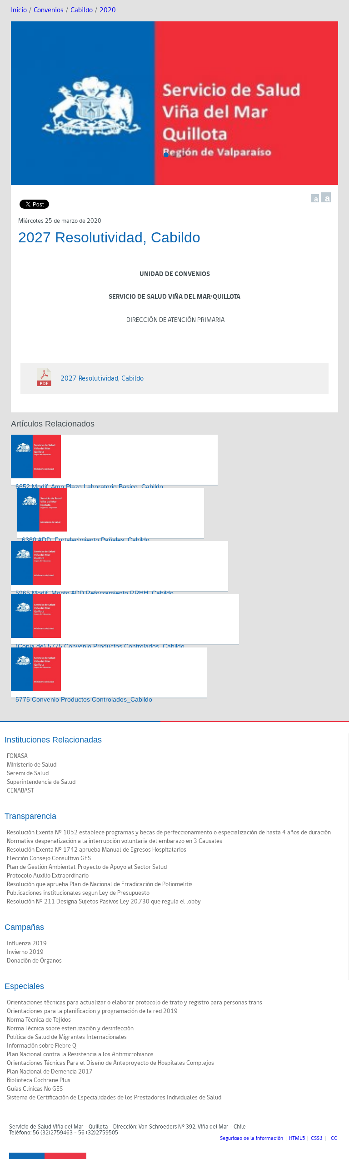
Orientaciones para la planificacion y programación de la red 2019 (92, 1011)
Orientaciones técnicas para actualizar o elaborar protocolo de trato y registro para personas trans (134, 1002)
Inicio (19, 10)
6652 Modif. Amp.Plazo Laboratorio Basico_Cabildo (89, 486)
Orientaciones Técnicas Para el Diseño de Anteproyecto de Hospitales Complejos (110, 1063)
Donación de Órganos (34, 960)
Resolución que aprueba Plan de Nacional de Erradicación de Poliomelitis (100, 884)
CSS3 (316, 1138)
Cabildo (81, 10)
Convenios (49, 10)
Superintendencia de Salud (41, 782)
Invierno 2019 (25, 952)
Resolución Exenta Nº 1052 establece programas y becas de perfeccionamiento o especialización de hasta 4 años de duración (169, 832)
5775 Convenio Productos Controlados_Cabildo (83, 699)
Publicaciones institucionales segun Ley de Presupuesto (78, 893)
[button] (166, 154)
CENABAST (20, 790)
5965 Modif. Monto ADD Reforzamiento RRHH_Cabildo (94, 593)
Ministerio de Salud (31, 764)
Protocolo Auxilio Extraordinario (48, 875)
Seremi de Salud (28, 773)
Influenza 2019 (27, 943)
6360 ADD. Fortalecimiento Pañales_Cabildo (86, 539)
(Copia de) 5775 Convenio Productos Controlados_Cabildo (99, 646)
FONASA (17, 756)
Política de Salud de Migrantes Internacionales (67, 1037)
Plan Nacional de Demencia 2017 (50, 1071)
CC (334, 1138)
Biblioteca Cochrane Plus (38, 1080)
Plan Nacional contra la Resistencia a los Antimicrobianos (80, 1054)
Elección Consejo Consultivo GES (49, 858)
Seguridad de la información (251, 1138)
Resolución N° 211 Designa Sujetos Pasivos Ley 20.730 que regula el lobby (104, 901)
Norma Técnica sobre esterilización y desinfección (70, 1028)
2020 (108, 10)
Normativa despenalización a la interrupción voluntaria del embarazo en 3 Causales (114, 841)
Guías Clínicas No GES (35, 1089)
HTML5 (297, 1138)
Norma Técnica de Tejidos (39, 1019)
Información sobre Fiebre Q (41, 1045)
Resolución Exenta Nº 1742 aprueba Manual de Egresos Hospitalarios (96, 849)
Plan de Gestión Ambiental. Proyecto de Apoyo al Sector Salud (87, 867)
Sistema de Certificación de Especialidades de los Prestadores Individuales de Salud (114, 1097)
